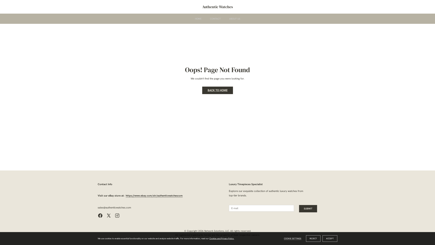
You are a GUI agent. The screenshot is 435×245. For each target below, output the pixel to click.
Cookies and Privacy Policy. (221, 238)
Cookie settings (292, 238)
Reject (313, 238)
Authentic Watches (217, 6)
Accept (330, 238)
